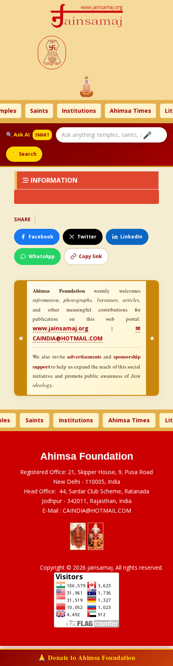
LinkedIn (131, 236)
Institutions (72, 110)
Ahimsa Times (123, 110)
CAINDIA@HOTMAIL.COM (97, 510)
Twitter (87, 236)
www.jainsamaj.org (61, 328)
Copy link (90, 256)
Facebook (41, 236)
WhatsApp (42, 256)
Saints (32, 110)
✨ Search (24, 154)
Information (53, 180)
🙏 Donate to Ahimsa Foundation (87, 657)
